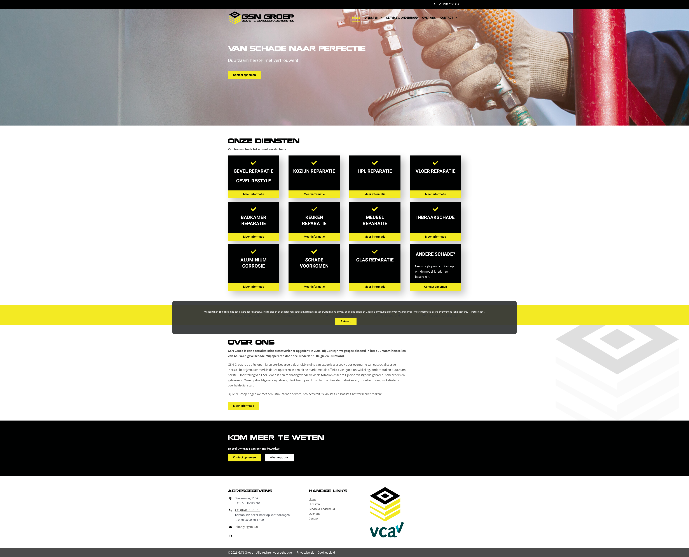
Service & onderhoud (322, 509)
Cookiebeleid (326, 552)
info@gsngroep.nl (247, 527)
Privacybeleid (306, 552)
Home (312, 499)
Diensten (314, 504)
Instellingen (477, 311)
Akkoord (346, 321)
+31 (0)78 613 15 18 (247, 510)
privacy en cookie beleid (349, 311)
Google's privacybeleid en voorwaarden (387, 311)
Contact (313, 518)
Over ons (314, 513)
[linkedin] (230, 535)
